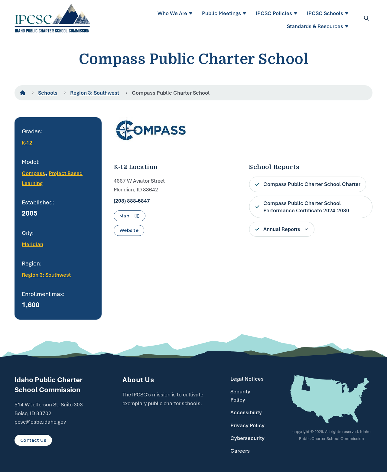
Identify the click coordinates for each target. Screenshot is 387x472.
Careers (240, 451)
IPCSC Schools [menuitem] (325, 13)
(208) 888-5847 (132, 200)
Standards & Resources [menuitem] (315, 26)
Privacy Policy (247, 425)
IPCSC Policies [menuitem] (274, 13)
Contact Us (33, 440)
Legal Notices (247, 379)
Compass (33, 173)
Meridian (32, 244)
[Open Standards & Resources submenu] (347, 26)
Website (128, 230)
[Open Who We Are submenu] (191, 13)
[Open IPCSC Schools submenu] (347, 13)
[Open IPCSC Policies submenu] (296, 13)
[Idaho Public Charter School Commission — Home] (52, 18)
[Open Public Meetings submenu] (245, 13)
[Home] (22, 92)
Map (124, 216)
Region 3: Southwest (94, 93)
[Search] (366, 18)
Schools (47, 93)
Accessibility (246, 412)
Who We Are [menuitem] (172, 13)
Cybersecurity (247, 438)
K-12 (27, 142)
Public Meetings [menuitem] (221, 13)
